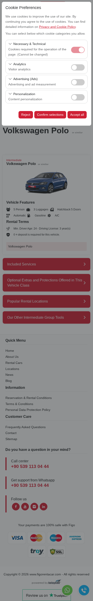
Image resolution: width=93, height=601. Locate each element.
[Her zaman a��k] (78, 49)
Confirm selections (50, 114)
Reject (25, 114)
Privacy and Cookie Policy (57, 27)
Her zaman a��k (78, 50)
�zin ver (78, 67)
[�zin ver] (78, 67)
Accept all (77, 114)
